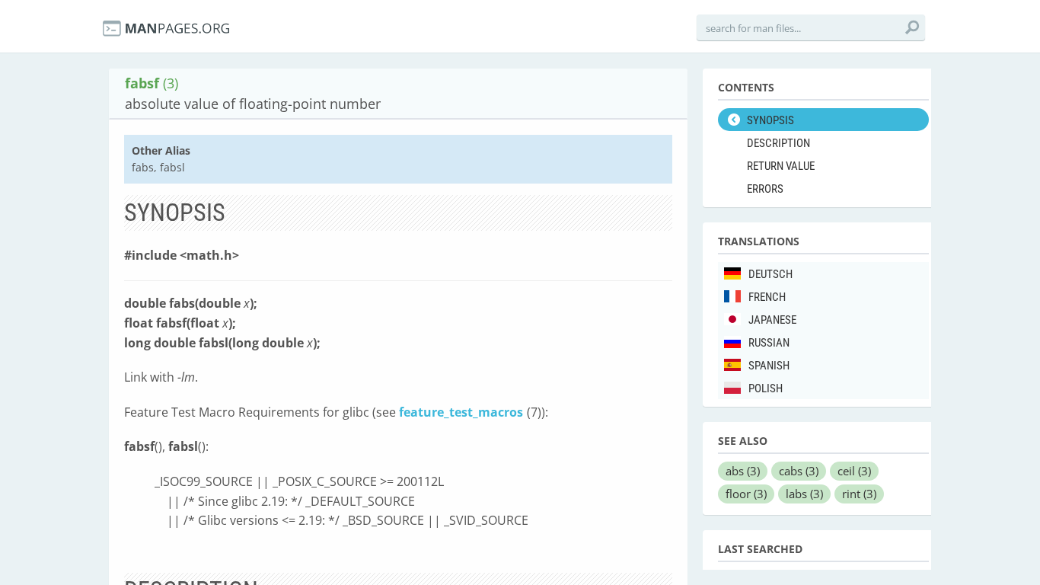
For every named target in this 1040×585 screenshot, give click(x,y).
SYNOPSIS (770, 120)
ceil (854, 470)
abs (743, 470)
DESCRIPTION (778, 143)
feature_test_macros (461, 412)
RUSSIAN (769, 343)
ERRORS (765, 189)
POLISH (765, 388)
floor (746, 493)
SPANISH (769, 365)
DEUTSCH (770, 274)
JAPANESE (772, 320)
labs (804, 493)
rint (859, 493)
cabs (798, 470)
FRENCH (767, 297)
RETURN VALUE (781, 166)
